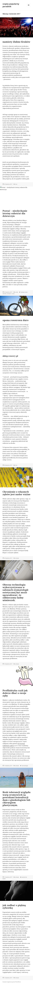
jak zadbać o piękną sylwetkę (14, 906)
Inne (16, 184)
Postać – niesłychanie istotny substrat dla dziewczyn (15, 213)
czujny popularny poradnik (11, 5)
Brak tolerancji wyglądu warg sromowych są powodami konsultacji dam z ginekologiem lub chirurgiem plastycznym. (16, 799)
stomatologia (25, 765)
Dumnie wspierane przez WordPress (12, 982)
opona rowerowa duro (16, 320)
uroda (16, 292)
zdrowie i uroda (11, 293)
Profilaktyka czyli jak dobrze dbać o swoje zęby (15, 693)
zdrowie (17, 558)
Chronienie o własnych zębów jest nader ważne (16, 493)
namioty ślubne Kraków (16, 41)
